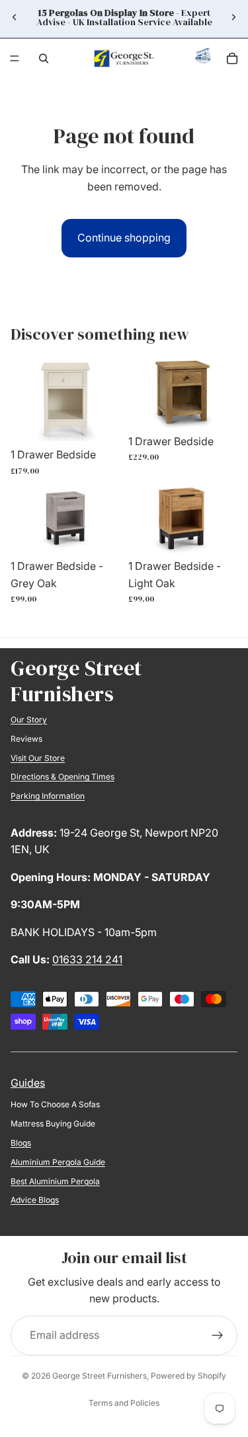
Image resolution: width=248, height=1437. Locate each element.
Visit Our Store (38, 758)
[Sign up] (217, 1335)
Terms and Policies (124, 1403)
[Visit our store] (203, 59)
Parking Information (48, 796)
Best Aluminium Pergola (55, 1181)
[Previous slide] (14, 17)
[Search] (43, 58)
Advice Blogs (35, 1200)
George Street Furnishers (99, 1376)
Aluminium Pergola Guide (58, 1162)
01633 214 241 (87, 959)
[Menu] (14, 58)
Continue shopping (124, 237)
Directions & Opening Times (62, 777)
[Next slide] (233, 17)
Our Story (29, 719)
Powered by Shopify (188, 1376)
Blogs (21, 1143)
